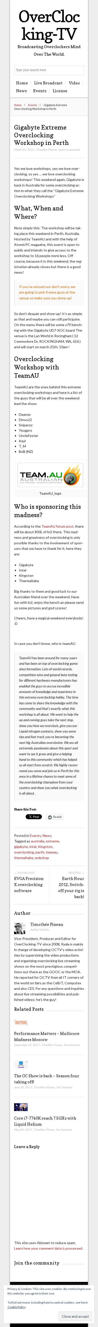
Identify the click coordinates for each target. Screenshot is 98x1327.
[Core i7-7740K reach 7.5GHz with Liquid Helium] (21, 1112)
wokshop (42, 858)
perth (39, 852)
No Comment (72, 1045)
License (60, 90)
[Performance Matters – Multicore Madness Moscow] (21, 1027)
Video (74, 82)
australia (37, 841)
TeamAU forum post (57, 526)
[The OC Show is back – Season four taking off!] (21, 1070)
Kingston (45, 846)
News (21, 90)
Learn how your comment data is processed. (48, 1248)
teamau (52, 852)
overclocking (24, 852)
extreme (52, 841)
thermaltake (23, 858)
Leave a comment (69, 149)
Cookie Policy (17, 1307)
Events (39, 90)
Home (22, 82)
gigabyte (21, 846)
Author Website (39, 929)
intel (32, 846)
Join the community (37, 1263)
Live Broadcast (48, 82)
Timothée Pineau (46, 149)
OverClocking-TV (49, 25)
